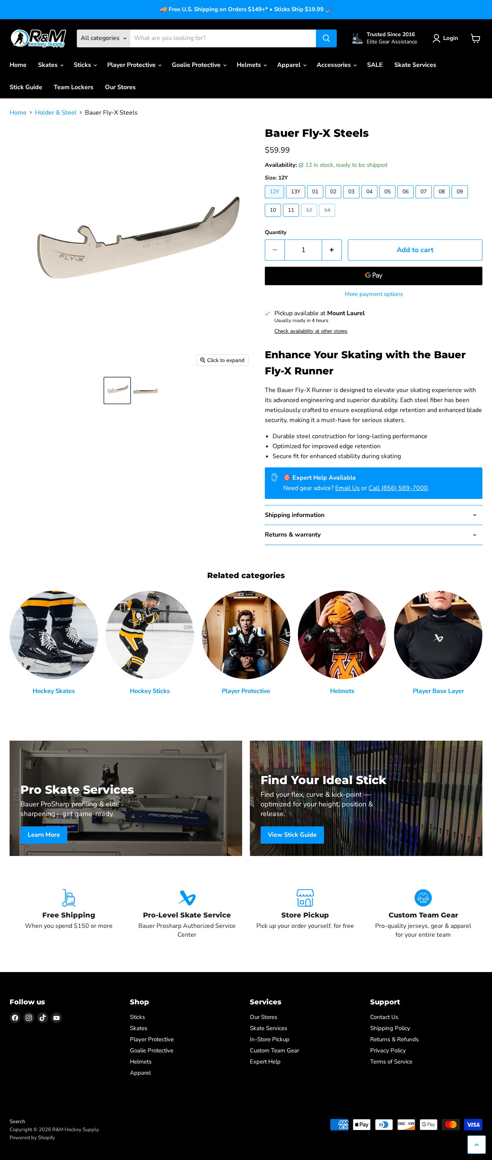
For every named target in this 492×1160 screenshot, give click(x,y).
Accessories (334, 65)
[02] (334, 200)
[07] (425, 200)
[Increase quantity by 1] (332, 250)
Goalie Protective (197, 65)
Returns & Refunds (394, 1039)
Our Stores (120, 87)
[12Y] (275, 200)
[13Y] (296, 200)
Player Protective (132, 65)
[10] (274, 218)
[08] (443, 200)
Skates (48, 65)
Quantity (275, 232)
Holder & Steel (55, 112)
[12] (310, 218)
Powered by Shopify (32, 1137)
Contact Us (384, 1017)
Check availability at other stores (310, 331)
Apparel (289, 65)
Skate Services (415, 65)
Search (17, 1121)
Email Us (347, 488)
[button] (117, 390)
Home (18, 65)
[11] (292, 218)
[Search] (326, 38)
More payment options (374, 294)
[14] (328, 218)
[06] (406, 200)
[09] (461, 200)
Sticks (83, 65)
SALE (375, 65)
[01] (316, 200)
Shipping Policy (390, 1028)
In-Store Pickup (269, 1039)
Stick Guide (26, 87)
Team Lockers (73, 87)
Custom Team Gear (274, 1050)
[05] (388, 200)
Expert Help (265, 1061)
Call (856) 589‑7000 (398, 488)
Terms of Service (391, 1061)
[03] (352, 200)
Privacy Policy (388, 1050)
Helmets (250, 65)
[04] (370, 200)
